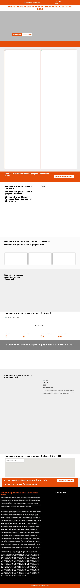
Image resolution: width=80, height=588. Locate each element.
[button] (59, 396)
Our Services (27, 34)
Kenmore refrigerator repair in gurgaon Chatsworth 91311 (26, 175)
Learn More (17, 34)
